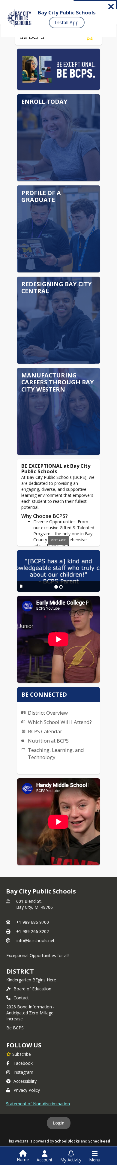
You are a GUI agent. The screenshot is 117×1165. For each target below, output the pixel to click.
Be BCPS (15, 1028)
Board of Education (32, 989)
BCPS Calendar (45, 731)
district (20, 971)
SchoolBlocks (67, 1141)
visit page (58, 540)
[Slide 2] (61, 587)
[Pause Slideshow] (21, 586)
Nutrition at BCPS (48, 740)
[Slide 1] (56, 587)
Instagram (23, 1072)
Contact (21, 998)
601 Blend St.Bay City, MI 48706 (34, 904)
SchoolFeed (99, 1141)
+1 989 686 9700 (32, 922)
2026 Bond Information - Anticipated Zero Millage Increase (30, 1013)
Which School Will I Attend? (60, 722)
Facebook (23, 1063)
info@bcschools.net (35, 940)
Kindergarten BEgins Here (31, 980)
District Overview (48, 712)
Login (58, 1123)
